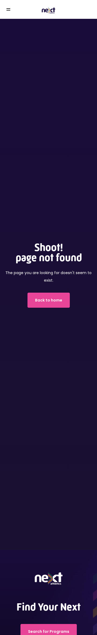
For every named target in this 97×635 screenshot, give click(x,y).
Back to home (48, 300)
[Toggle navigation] (12, 9)
